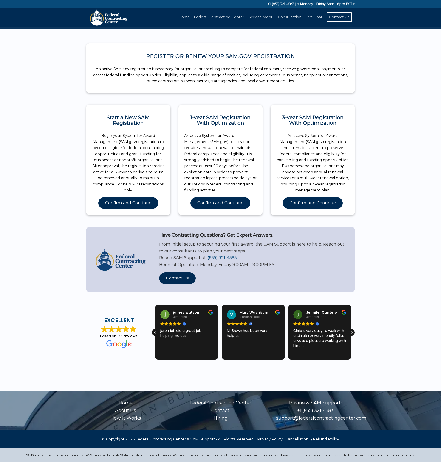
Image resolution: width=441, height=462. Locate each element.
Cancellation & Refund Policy (312, 439)
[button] (351, 332)
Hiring (220, 418)
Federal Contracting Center (220, 403)
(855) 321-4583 (222, 257)
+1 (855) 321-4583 (280, 4)
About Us (125, 410)
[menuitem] (185, 17)
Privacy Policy (270, 439)
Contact (220, 410)
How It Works (125, 418)
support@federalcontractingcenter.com (321, 418)
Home (126, 403)
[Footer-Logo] (108, 17)
